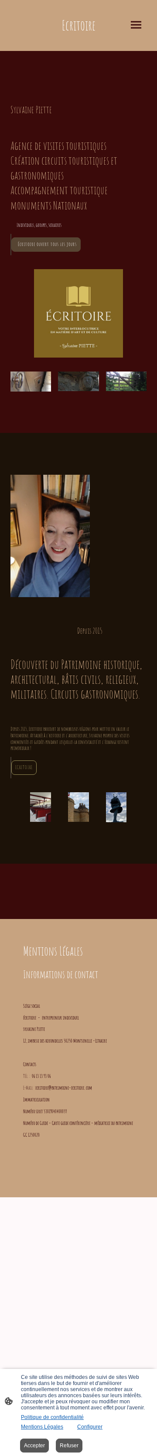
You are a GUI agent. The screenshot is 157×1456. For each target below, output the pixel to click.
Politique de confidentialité (52, 1417)
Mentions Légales (42, 1427)
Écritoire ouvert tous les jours (46, 244)
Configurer (89, 1427)
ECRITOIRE (24, 767)
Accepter (34, 1445)
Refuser (69, 1445)
